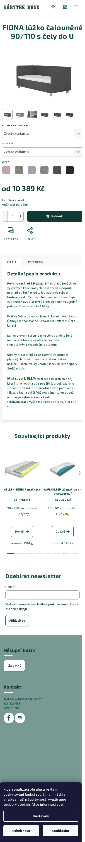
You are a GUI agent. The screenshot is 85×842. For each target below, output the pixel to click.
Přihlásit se (17, 620)
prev (5, 473)
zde (60, 804)
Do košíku (57, 216)
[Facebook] (9, 718)
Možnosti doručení (15, 205)
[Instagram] (20, 718)
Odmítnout (21, 830)
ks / (14, 665)
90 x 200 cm (15, 508)
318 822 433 (12, 703)
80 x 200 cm (56, 508)
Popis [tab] (11, 262)
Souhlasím (60, 830)
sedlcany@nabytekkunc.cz (23, 699)
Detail (19, 531)
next (79, 473)
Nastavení (40, 816)
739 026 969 (12, 708)
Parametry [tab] (35, 262)
